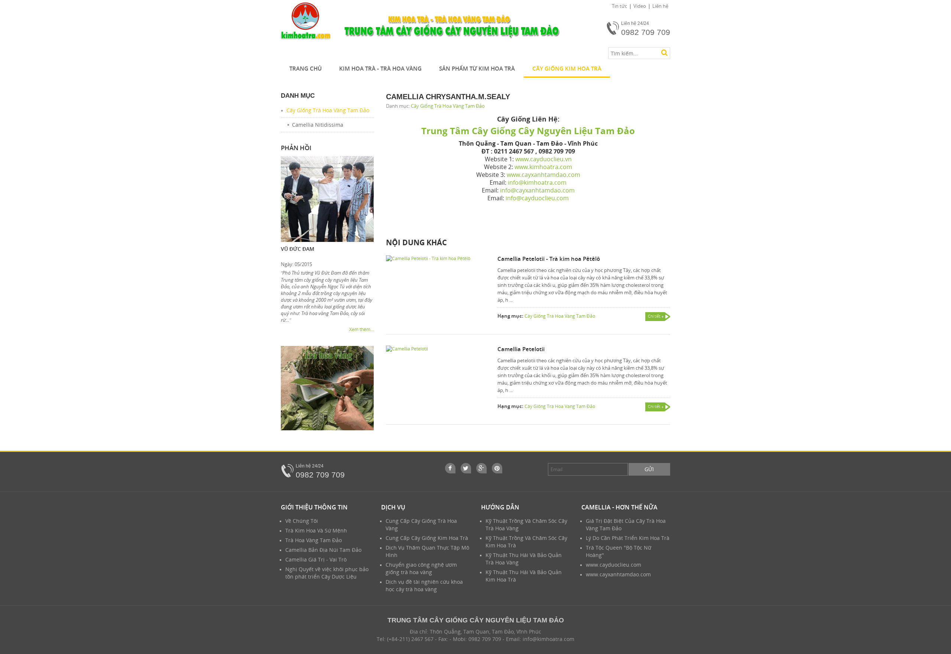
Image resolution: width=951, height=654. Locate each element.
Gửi (649, 469)
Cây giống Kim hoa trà (566, 68)
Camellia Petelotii (521, 349)
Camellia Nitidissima (317, 124)
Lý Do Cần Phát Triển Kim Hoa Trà (627, 537)
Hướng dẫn (500, 507)
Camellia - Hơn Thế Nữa (619, 507)
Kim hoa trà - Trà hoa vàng (380, 68)
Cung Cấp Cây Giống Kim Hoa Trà (427, 537)
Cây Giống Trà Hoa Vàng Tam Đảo (448, 106)
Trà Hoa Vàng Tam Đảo (313, 540)
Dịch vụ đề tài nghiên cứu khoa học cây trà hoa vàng (424, 585)
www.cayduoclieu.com (613, 564)
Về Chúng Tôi (301, 520)
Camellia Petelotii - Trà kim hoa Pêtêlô (548, 258)
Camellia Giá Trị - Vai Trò (316, 559)
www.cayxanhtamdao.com (618, 574)
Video (639, 6)
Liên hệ (660, 6)
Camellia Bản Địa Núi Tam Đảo (323, 549)
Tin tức (619, 6)
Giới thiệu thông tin (314, 507)
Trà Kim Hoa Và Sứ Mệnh (316, 530)
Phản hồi (296, 147)
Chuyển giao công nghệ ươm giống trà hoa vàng (421, 568)
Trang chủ (305, 68)
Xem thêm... (361, 329)
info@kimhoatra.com (548, 638)
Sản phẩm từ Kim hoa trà (477, 68)
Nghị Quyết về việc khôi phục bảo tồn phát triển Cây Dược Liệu (327, 573)
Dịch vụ (393, 507)
